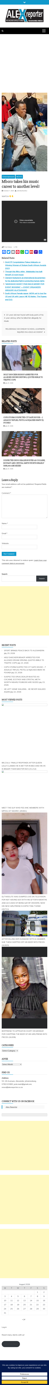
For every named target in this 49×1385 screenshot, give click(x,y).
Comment (6, 493)
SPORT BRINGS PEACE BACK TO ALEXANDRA (24, 650)
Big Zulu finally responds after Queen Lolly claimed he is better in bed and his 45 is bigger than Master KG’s (23, 766)
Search (4, 574)
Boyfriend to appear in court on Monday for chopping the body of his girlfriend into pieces (24, 1034)
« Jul (23, 1319)
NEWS (19, 176)
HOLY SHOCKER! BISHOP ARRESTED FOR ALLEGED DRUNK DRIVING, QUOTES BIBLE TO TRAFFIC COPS (23, 377)
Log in (4, 1327)
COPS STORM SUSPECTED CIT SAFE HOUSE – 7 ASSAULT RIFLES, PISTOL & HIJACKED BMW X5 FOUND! (23, 420)
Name (5, 523)
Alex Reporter (11, 1107)
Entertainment (8, 176)
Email (4, 533)
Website (5, 543)
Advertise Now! (10, 1344)
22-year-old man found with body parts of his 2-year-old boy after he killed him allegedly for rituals (24, 318)
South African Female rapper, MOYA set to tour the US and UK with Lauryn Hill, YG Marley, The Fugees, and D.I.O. (26, 296)
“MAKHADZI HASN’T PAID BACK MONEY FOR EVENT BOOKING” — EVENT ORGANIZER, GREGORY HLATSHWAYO (24, 287)
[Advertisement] (24, 60)
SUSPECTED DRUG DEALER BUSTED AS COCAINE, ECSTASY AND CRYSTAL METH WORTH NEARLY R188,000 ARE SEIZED (24, 463)
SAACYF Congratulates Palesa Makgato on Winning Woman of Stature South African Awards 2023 (25, 265)
